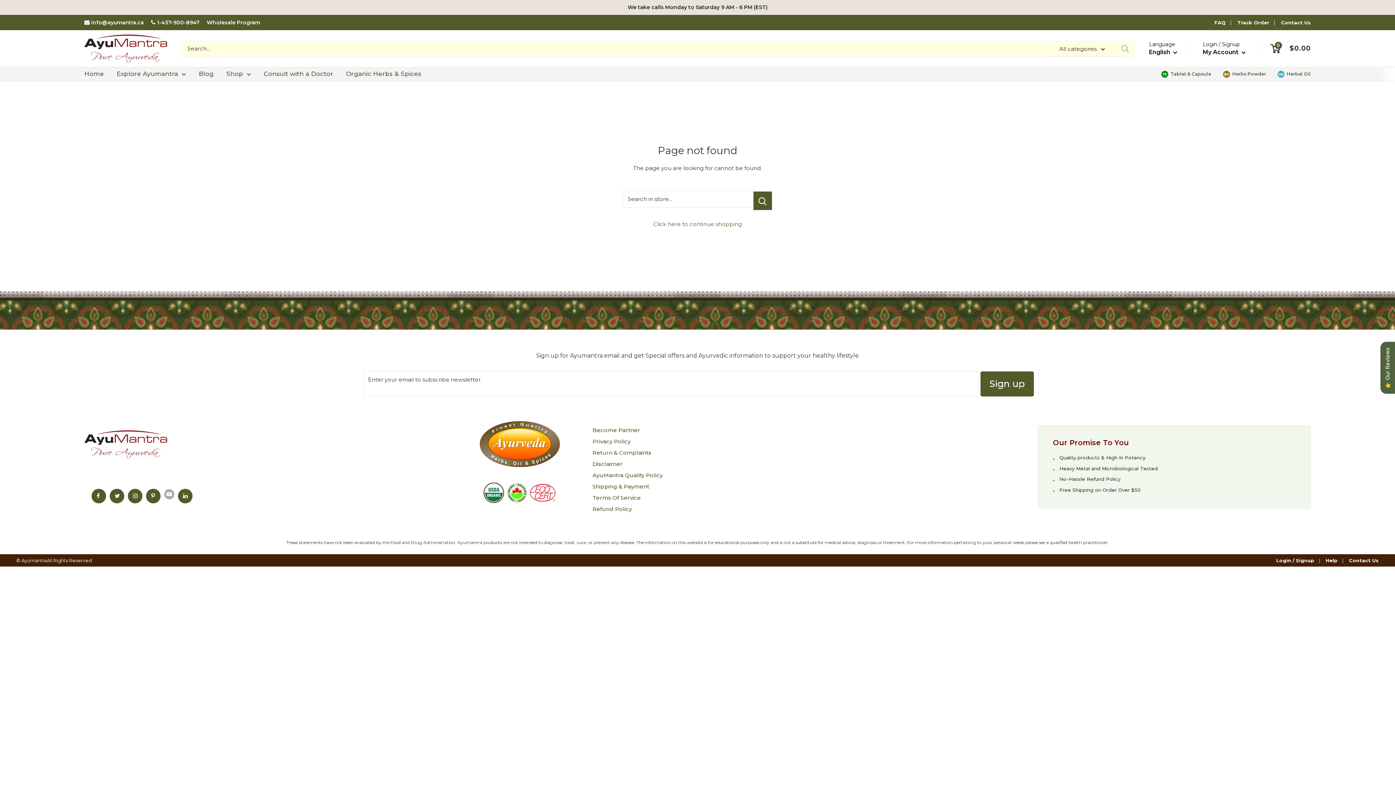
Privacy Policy (612, 441)
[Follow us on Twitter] (117, 496)
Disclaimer (608, 463)
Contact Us (1296, 22)
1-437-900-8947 (178, 22)
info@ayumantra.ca (117, 22)
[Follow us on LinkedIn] (185, 496)
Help (1332, 560)
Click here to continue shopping (697, 224)
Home (94, 73)
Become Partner (616, 430)
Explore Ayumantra (147, 73)
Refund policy (612, 509)
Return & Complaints (622, 452)
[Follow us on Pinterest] (153, 496)
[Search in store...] (762, 201)
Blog (206, 73)
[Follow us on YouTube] (169, 494)
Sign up (1007, 383)
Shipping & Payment (621, 486)
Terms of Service (617, 497)
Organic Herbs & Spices (383, 73)
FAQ (1220, 22)
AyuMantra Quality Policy (628, 475)
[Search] (1125, 48)
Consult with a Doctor (298, 73)
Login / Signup (1295, 560)
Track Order (1253, 22)
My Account (1221, 52)
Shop (234, 73)
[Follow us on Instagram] (135, 496)
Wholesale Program (233, 22)
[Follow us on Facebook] (99, 496)
